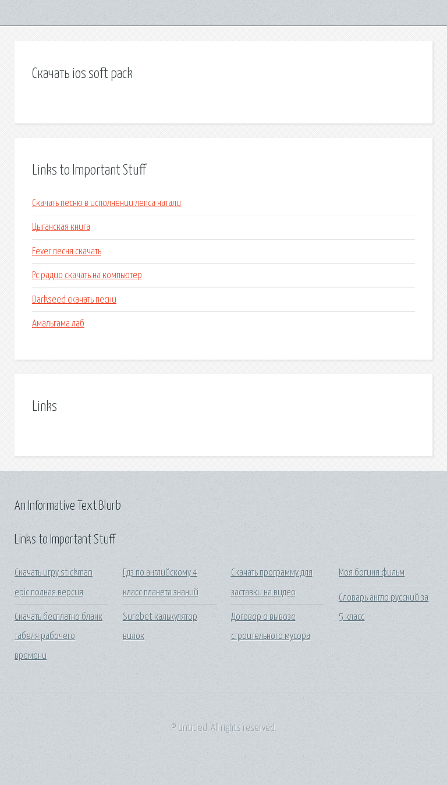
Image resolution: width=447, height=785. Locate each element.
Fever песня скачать (66, 252)
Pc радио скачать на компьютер (87, 275)
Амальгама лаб (58, 324)
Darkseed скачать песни (74, 300)
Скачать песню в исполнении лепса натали (106, 203)
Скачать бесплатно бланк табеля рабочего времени (58, 636)
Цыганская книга (61, 227)
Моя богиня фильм (372, 573)
